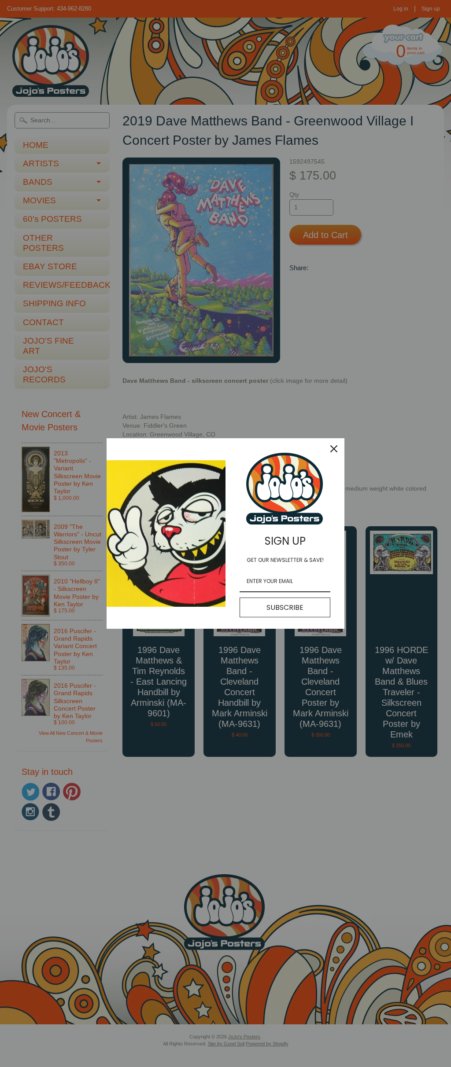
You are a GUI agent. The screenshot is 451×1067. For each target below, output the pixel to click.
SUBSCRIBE (284, 607)
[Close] (333, 448)
